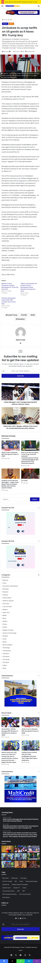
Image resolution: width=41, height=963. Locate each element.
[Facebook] (16, 918)
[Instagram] (23, 918)
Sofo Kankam (6, 897)
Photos (5, 624)
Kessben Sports (6, 887)
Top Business (7, 650)
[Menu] (2, 7)
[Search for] (39, 7)
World (11, 24)
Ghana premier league (31, 881)
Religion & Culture (8, 630)
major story (6, 612)
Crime (4, 583)
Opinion (5, 621)
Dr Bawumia (14, 878)
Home (5, 19)
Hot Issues (6, 603)
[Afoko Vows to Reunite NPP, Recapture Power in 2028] (11, 445)
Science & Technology (9, 633)
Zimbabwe (21, 319)
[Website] (20, 343)
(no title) (24, 480)
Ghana (21, 881)
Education (6, 589)
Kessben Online (19, 947)
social (4, 639)
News (4, 618)
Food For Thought (7, 881)
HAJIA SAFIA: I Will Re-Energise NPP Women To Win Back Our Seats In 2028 (10, 732)
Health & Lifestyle (8, 600)
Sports (5, 642)
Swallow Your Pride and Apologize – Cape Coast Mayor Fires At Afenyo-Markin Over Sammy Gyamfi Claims (10, 484)
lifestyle (5, 609)
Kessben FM (5, 884)
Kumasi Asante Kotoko (8, 891)
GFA (16, 881)
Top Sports (6, 656)
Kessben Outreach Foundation (20, 884)
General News (7, 598)
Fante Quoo (23, 878)
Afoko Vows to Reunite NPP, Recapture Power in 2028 (21, 2)
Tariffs (24, 315)
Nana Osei (6, 51)
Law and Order (7, 606)
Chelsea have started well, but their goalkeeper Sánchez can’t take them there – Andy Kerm (30, 756)
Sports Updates (7, 645)
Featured (5, 592)
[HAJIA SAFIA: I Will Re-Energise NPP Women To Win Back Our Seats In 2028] (10, 722)
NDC (18, 891)
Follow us (4, 903)
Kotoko (24, 887)
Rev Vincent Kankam (25, 894)
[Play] (18, 531)
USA (33, 315)
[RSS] (25, 918)
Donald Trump (12, 315)
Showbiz (5, 636)
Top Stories (6, 659)
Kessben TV (16, 887)
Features (5, 595)
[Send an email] (9, 51)
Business (5, 580)
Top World (6, 662)
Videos (5, 665)
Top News (6, 653)
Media (4, 615)
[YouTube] (20, 918)
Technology (6, 647)
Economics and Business (10, 586)
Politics (10, 19)
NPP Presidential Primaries (9, 894)
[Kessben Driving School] (20, 12)
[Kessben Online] (12, 6)
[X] (18, 918)
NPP (23, 891)
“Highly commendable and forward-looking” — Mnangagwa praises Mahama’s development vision (28, 287)
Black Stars (5, 878)
